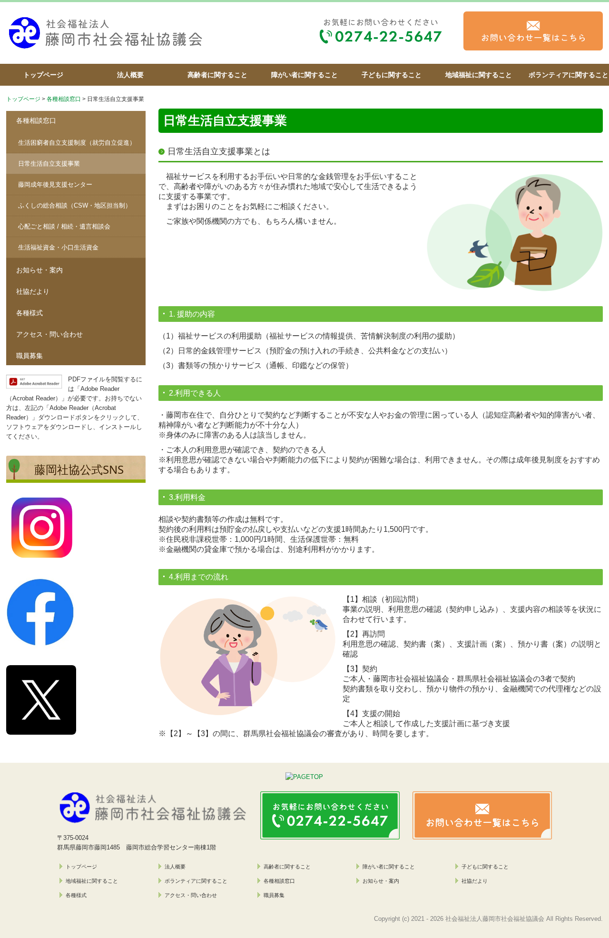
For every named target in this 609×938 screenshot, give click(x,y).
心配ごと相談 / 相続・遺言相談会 (64, 226)
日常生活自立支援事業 (49, 163)
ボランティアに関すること (568, 75)
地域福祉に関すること (478, 75)
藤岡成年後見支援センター (55, 184)
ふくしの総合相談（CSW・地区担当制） (74, 205)
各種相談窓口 (36, 120)
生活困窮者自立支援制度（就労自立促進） (77, 142)
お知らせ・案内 (39, 270)
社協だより (32, 291)
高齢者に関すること (217, 75)
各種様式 (29, 313)
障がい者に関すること (304, 75)
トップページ (43, 75)
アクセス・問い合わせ (49, 334)
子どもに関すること (392, 75)
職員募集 (29, 355)
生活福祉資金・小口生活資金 (58, 247)
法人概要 (130, 75)
